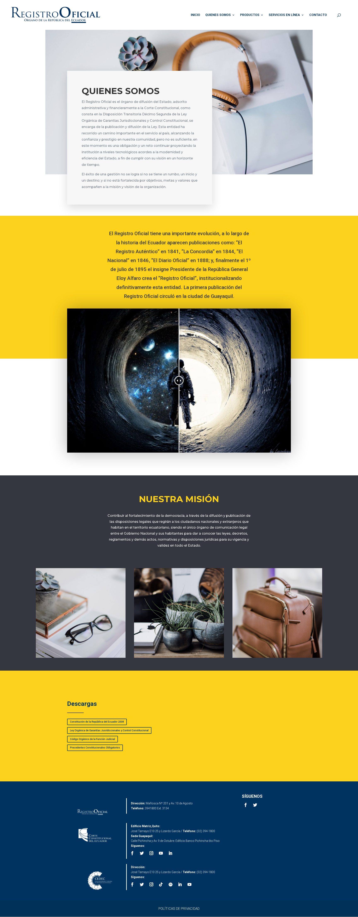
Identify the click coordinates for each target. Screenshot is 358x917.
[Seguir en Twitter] (255, 805)
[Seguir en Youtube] (161, 853)
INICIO (195, 15)
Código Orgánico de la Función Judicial (92, 739)
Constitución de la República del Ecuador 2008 (97, 721)
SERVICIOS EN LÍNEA (284, 15)
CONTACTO (318, 15)
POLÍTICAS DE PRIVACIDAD (179, 908)
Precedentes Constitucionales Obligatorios (95, 747)
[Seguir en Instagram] (151, 853)
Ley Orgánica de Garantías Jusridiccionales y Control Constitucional (109, 730)
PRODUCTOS (249, 15)
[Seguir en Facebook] (246, 805)
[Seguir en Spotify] (170, 884)
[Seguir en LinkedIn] (170, 853)
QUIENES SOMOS (218, 15)
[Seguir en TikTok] (161, 884)
